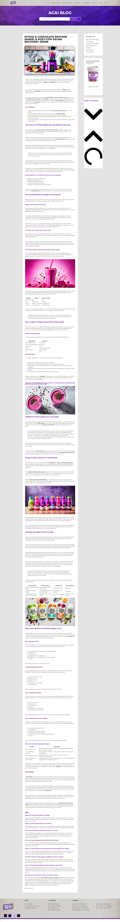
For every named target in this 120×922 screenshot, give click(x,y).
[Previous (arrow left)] (0, 921)
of (37, 99)
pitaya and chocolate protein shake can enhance (41, 110)
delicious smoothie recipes (58, 763)
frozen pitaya (35, 362)
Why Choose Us (86, 3)
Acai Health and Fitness (92, 43)
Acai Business (90, 41)
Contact (106, 3)
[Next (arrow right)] (1, 921)
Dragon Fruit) (32, 342)
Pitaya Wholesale (67, 3)
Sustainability (90, 50)
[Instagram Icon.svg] (14, 915)
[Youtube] (18, 915)
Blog (101, 3)
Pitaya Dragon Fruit (91, 45)
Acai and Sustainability (92, 39)
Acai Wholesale (56, 3)
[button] (93, 114)
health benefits (31, 99)
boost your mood (69, 244)
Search (75, 18)
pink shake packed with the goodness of (54, 89)
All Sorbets (77, 3)
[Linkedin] (5, 915)
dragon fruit (35, 208)
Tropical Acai (89, 52)
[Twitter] (9, 915)
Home (48, 3)
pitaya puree (35, 842)
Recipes (94, 3)
